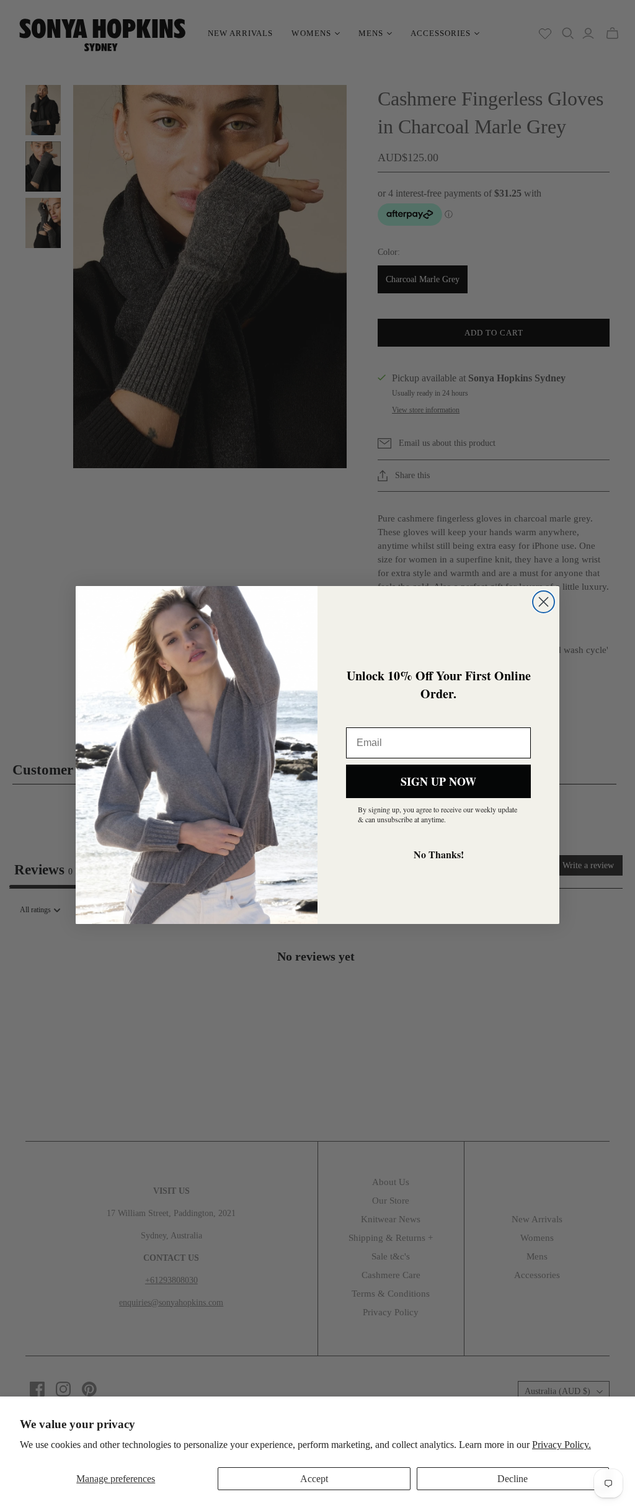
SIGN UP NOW (438, 781)
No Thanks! (439, 854)
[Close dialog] (543, 602)
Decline (512, 1478)
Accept (314, 1478)
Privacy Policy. (561, 1444)
